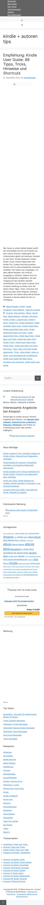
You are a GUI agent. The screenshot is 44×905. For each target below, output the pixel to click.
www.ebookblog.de (30, 575)
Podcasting (8, 818)
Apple (20, 537)
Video (5, 828)
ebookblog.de (9, 553)
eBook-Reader (12, 307)
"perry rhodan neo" (8, 533)
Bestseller (12, 1)
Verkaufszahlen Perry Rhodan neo (13, 575)
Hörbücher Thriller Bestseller (15, 724)
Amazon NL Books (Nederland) (16, 876)
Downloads (8, 756)
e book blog (28, 549)
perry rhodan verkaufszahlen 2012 (23, 569)
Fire (27, 556)
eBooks (11, 12)
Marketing (28, 566)
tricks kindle (25, 352)
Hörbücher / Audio (11, 785)
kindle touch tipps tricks (25, 342)
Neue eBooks (18, 310)
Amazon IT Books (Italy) (13, 873)
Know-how (7, 799)
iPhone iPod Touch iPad (13, 789)
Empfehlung (8, 767)
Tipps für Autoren (32, 310)
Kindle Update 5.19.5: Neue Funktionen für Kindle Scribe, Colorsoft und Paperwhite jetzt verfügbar (21, 474)
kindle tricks (8, 346)
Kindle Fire (13, 323)
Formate (6, 770)
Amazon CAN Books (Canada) (16, 868)
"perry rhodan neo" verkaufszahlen (27, 533)
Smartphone (20, 572)
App (15, 537)
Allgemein (7, 752)
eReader (24, 316)
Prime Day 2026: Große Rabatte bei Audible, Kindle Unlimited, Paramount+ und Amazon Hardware (21, 483)
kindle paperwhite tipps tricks (15, 329)
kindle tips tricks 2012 (26, 339)
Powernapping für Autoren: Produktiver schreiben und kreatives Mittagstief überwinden (20, 465)
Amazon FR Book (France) (14, 881)
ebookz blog (12, 556)
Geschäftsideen (10, 778)
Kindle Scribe (35, 563)
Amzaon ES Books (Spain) (14, 870)
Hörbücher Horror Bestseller (15, 732)
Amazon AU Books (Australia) (16, 865)
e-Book (23, 540)
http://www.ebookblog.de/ (15, 559)
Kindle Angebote (10, 796)
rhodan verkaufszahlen (9, 572)
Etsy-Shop (12, 7)
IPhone (6, 563)
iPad (36, 559)
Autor (25, 537)
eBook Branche (9, 759)
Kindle (22, 307)
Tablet (26, 572)
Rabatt (35, 569)
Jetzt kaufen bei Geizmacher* (22, 613)
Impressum (11, 894)
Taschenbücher (14, 9)
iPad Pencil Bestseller (12, 735)
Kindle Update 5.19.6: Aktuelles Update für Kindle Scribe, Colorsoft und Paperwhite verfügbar (21, 456)
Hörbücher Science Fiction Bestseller (19, 728)
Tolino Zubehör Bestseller (14, 721)
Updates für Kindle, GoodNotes (16, 853)
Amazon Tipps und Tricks (14, 847)
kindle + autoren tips (18, 320)
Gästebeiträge (9, 774)
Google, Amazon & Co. (13, 781)
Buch (17, 540)
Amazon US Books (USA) (14, 860)
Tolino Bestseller (10, 739)
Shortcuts (7, 349)
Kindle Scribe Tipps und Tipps (16, 850)
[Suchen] (38, 378)
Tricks (16, 352)
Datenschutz (32, 892)
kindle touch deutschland (18, 566)
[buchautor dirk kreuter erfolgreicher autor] (23, 513)
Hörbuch (30, 560)
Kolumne (7, 803)
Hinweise (33, 316)
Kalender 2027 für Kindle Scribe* (19, 601)
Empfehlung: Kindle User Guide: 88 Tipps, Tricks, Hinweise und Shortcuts (20, 64)
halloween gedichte (35, 556)
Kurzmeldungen (14, 15)
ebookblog (15, 549)
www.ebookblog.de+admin (11, 577)
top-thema (7, 825)
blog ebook (35, 537)
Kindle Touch (8, 342)
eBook (28, 313)
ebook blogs (22, 553)
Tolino (30, 572)
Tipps (15, 349)
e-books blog (29, 540)
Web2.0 (6, 832)
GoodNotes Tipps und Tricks (15, 844)
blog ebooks (19, 313)
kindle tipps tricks (26, 336)
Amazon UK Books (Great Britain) (17, 862)
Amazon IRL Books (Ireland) (15, 879)
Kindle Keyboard (26, 323)
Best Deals (12, 4)
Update (34, 572)
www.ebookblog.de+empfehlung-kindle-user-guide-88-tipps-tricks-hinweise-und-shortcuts (20, 359)
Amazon (9, 313)
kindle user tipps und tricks (26, 346)
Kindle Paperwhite (30, 326)
